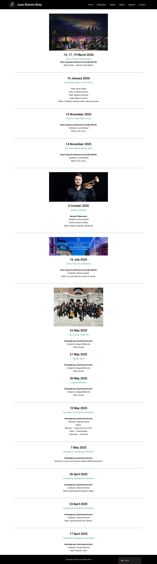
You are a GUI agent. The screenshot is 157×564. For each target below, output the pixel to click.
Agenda (131, 4)
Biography (101, 4)
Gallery (113, 4)
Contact (142, 4)
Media (122, 4)
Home (90, 4)
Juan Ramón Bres (29, 4)
